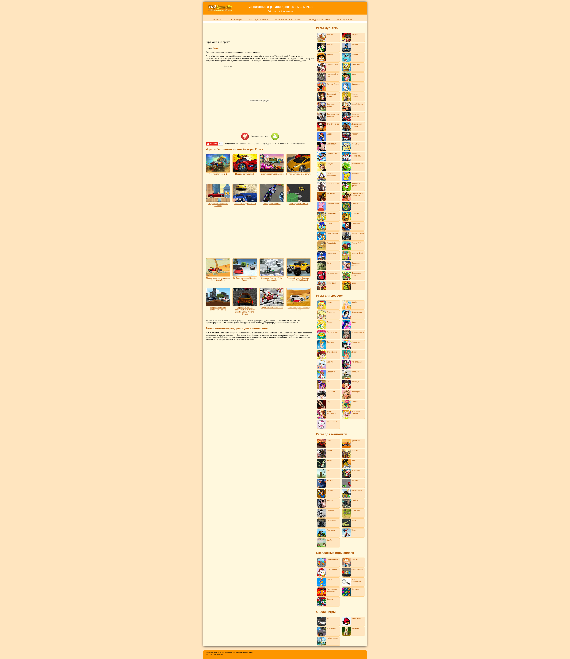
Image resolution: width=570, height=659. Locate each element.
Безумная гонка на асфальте (298, 174)
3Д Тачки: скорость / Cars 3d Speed (244, 279)
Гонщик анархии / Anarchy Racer (298, 309)
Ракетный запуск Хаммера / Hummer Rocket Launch (298, 279)
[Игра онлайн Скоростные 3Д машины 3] (245, 201)
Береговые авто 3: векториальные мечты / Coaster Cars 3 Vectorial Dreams (245, 311)
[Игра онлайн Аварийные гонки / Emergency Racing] (218, 305)
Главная (217, 19)
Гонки (215, 48)
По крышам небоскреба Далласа (218, 205)
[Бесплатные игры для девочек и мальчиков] (220, 11)
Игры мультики (344, 19)
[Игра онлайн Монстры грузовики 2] (218, 172)
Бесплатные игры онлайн (288, 19)
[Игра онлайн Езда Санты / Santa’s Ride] (272, 305)
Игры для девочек (258, 19)
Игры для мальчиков (319, 19)
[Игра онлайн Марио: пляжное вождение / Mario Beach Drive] (218, 276)
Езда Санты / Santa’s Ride (272, 308)
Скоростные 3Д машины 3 (245, 204)
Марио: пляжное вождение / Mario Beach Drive (218, 279)
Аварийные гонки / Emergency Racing (218, 309)
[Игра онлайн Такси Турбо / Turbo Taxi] (298, 201)
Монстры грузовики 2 (218, 174)
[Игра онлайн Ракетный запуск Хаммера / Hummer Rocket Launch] (298, 276)
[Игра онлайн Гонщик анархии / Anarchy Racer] (298, 305)
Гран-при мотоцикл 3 (272, 204)
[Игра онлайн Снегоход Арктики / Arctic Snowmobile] (272, 276)
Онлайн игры (235, 19)
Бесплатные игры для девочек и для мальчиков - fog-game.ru (231, 652)
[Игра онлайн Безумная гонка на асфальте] (298, 172)
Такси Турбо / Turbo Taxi (298, 204)
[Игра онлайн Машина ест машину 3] (245, 172)
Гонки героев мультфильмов (272, 174)
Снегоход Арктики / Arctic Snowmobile (271, 279)
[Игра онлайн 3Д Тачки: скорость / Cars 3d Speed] (245, 276)
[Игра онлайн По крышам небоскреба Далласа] (218, 201)
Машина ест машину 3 (244, 174)
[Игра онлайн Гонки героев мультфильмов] (272, 172)
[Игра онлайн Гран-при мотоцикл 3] (272, 201)
